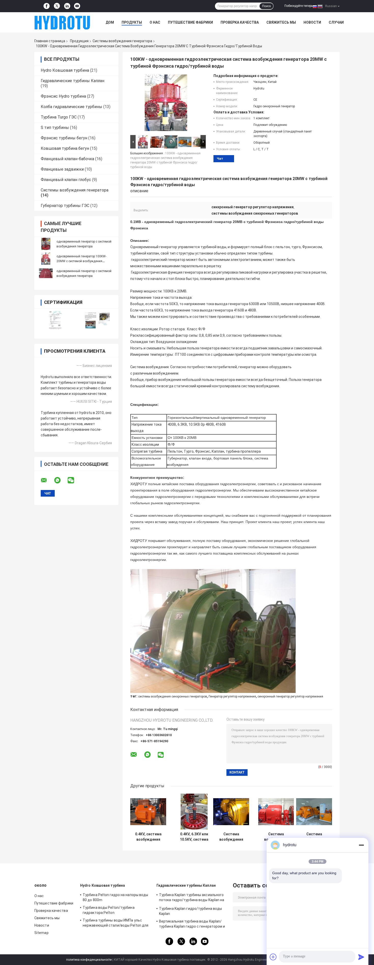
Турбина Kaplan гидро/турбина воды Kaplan (190, 911)
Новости (312, 22)
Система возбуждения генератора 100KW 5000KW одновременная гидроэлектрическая (276, 837)
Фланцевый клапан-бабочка (67, 158)
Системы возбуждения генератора (122, 41)
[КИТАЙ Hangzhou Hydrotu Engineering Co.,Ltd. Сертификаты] (55, 320)
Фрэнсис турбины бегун (64, 138)
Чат (220, 158)
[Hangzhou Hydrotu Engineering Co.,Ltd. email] (47, 480)
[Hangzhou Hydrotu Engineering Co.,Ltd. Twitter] (57, 6)
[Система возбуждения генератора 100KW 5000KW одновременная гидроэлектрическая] (276, 811)
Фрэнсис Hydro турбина (63, 96)
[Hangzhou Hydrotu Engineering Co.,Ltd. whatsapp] (60, 480)
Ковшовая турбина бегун (65, 148)
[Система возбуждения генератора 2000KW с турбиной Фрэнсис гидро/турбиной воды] (231, 811)
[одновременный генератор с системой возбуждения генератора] (46, 244)
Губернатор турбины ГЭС (65, 205)
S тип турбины (55, 127)
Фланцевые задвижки (62, 169)
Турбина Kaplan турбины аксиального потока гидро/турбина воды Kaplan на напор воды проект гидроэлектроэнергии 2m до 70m (191, 898)
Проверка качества (240, 22)
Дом (110, 22)
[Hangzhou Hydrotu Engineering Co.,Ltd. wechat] (74, 480)
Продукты (132, 22)
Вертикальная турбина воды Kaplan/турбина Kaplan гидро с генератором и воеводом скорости (192, 924)
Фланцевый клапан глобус (66, 179)
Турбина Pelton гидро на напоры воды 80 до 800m (115, 897)
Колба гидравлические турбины (71, 106)
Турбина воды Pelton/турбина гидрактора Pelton (109, 910)
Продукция (79, 41)
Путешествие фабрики (190, 22)
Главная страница (49, 41)
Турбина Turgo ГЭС (59, 117)
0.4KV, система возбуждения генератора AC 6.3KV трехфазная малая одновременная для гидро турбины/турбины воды (148, 837)
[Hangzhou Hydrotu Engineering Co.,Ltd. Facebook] (46, 6)
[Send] (361, 956)
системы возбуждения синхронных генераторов (172, 696)
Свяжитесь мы (281, 22)
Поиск (266, 6)
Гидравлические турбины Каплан (72, 80)
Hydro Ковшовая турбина (65, 70)
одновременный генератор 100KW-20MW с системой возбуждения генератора (81, 261)
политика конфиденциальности (89, 959)
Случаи (336, 22)
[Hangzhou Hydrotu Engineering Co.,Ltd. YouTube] (77, 6)
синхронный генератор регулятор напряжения (290, 696)
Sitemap (41, 933)
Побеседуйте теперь (298, 6)
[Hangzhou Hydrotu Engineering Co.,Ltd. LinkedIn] (67, 6)
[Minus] (361, 845)
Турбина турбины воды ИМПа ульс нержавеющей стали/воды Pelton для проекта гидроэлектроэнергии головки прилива (116, 923)
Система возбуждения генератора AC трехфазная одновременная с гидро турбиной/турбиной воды (314, 837)
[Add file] (273, 956)
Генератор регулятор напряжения (232, 696)
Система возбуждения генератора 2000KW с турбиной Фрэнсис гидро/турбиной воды (231, 837)
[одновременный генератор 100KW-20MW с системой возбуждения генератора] (46, 259)
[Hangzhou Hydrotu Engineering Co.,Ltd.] (62, 22)
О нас (155, 22)
